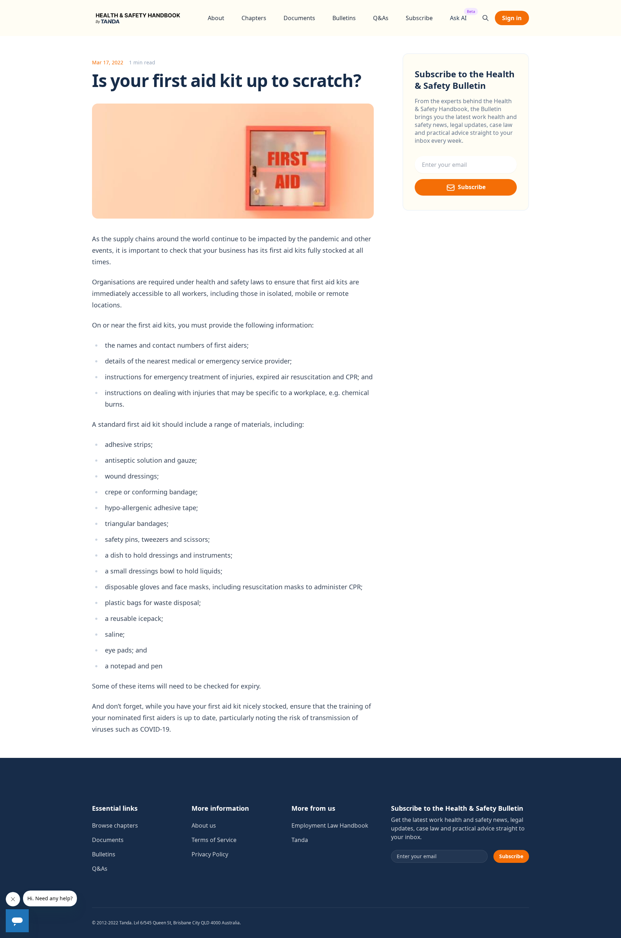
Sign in (512, 18)
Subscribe (419, 18)
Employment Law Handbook (329, 825)
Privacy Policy (210, 854)
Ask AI (458, 18)
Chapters (254, 18)
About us (204, 825)
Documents (299, 18)
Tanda (299, 840)
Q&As (380, 18)
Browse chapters (115, 825)
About (216, 18)
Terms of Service (214, 840)
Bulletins (344, 18)
